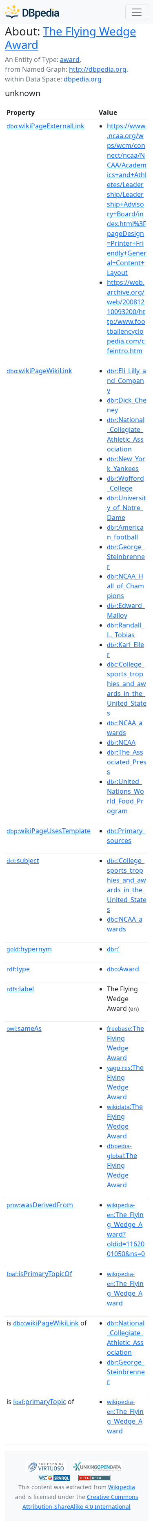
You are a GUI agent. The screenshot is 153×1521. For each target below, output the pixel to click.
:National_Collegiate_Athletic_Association (125, 434)
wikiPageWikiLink (39, 370)
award (70, 59)
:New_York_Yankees (126, 463)
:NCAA (121, 742)
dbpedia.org (83, 79)
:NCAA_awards (124, 727)
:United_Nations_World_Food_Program (125, 796)
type (18, 968)
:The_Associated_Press (126, 762)
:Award (123, 968)
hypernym (29, 948)
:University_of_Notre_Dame (126, 507)
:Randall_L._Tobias (125, 630)
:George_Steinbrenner (126, 556)
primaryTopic (39, 1401)
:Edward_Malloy (126, 610)
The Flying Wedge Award (70, 37)
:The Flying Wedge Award (125, 1043)
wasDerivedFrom (40, 1204)
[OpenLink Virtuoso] (45, 1466)
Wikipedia (121, 1487)
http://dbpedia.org (97, 69)
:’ (113, 948)
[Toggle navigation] (136, 12)
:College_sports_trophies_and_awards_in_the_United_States (126, 689)
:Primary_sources (126, 835)
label (20, 988)
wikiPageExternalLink (45, 125)
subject (23, 860)
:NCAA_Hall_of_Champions (125, 586)
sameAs (24, 1028)
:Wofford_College (125, 483)
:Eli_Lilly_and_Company (126, 380)
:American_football (125, 532)
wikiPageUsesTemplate (49, 830)
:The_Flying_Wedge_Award (125, 1288)
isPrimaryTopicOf (39, 1273)
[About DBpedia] (32, 12)
